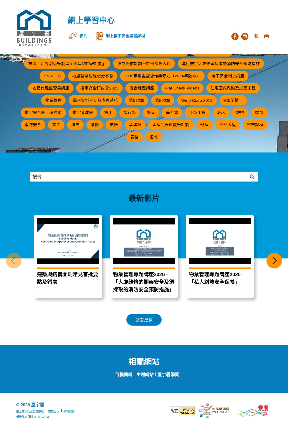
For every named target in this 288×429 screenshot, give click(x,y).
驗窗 (259, 112)
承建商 (135, 124)
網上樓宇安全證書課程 (30, 411)
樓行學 (129, 112)
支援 (114, 124)
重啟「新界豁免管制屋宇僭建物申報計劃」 (67, 63)
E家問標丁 (233, 100)
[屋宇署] (34, 27)
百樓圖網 (123, 374)
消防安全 (33, 124)
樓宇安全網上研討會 (43, 112)
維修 (95, 124)
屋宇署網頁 (168, 374)
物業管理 (53, 100)
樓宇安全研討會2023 (99, 88)
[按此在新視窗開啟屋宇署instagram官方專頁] (245, 36)
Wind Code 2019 (197, 100)
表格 (134, 137)
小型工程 (197, 112)
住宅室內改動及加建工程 (233, 88)
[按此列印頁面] (266, 36)
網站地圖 (68, 411)
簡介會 (172, 112)
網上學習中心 (91, 20)
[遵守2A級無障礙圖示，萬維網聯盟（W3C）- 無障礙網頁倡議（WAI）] (176, 410)
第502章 (162, 100)
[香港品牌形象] (253, 411)
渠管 (151, 112)
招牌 (153, 137)
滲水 (221, 112)
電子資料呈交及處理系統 (95, 100)
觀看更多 (144, 319)
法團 (75, 124)
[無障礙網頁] (214, 411)
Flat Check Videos (182, 88)
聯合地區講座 (142, 88)
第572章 (136, 100)
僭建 (204, 124)
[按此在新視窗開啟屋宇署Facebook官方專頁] (235, 36)
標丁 (108, 112)
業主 (56, 124)
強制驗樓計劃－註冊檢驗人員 (144, 63)
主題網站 (145, 374)
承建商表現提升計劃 (170, 124)
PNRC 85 (52, 76)
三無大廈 (227, 124)
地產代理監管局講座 (50, 88)
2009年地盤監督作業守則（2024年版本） (162, 76)
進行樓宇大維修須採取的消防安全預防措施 (221, 63)
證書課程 (255, 124)
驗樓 (240, 112)
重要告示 (53, 411)
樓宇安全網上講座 (227, 76)
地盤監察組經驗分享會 (92, 76)
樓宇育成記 (83, 112)
